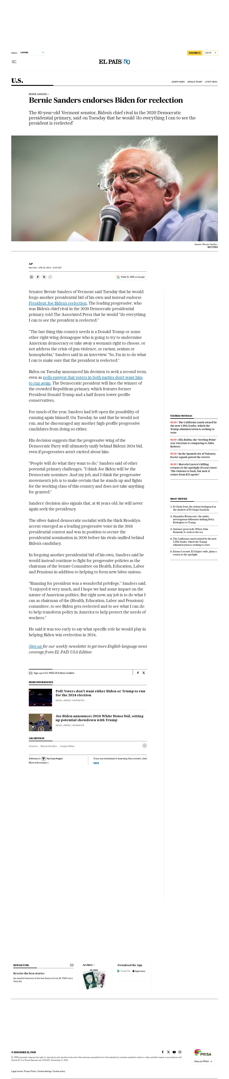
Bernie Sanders (49, 746)
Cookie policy (59, 1071)
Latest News (211, 82)
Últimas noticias (181, 415)
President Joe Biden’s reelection (58, 303)
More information (38, 762)
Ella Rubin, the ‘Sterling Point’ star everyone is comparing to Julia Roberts (193, 443)
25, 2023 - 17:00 (49, 268)
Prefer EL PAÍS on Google (133, 277)
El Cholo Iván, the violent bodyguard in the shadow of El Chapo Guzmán (194, 508)
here (96, 762)
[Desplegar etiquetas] (144, 745)
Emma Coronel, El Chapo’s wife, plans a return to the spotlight (195, 553)
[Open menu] (14, 62)
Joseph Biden (178, 82)
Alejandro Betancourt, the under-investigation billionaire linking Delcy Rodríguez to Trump (193, 519)
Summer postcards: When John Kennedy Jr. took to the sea (190, 530)
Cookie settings (44, 1071)
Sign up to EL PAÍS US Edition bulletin (54, 673)
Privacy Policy (30, 1071)
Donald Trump (194, 82)
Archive (88, 965)
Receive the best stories (28, 973)
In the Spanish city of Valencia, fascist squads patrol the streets (193, 455)
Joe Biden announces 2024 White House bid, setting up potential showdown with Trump (99, 718)
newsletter (21, 965)
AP (31, 263)
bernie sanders (38, 94)
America (33, 746)
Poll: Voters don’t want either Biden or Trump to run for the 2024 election (100, 693)
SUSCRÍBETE (195, 53)
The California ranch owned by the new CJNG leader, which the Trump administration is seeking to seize (193, 427)
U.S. (17, 80)
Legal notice (17, 1071)
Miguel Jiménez (63, 700)
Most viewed (178, 498)
